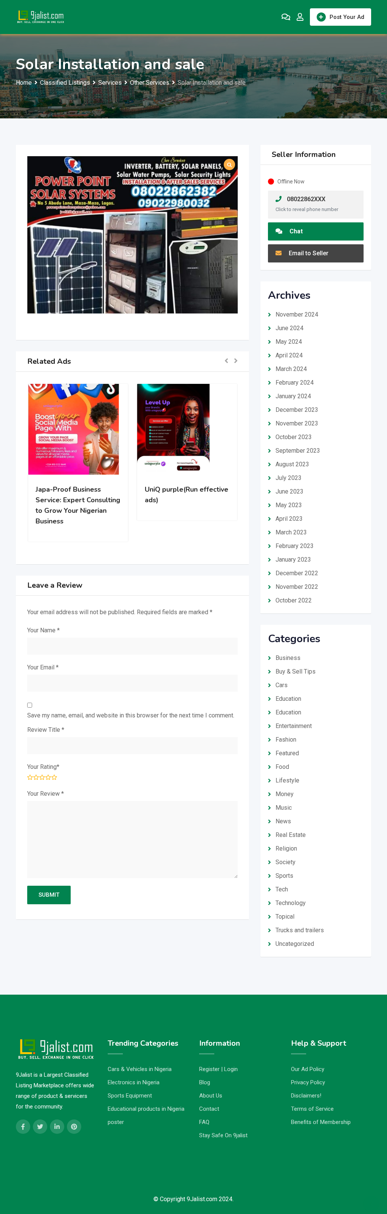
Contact (209, 1108)
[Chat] (286, 17)
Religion (286, 848)
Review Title (45, 729)
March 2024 (291, 369)
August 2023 (292, 464)
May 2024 (289, 341)
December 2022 (297, 573)
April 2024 (289, 355)
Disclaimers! (306, 1095)
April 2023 (289, 518)
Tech (282, 889)
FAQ (204, 1122)
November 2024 (297, 314)
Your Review (45, 793)
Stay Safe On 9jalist (223, 1135)
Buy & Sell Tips (296, 671)
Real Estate (291, 834)
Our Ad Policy (307, 1069)
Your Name (43, 630)
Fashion (286, 739)
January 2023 (293, 559)
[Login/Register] (300, 17)
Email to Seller (307, 253)
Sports (284, 875)
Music (284, 807)
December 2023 (297, 409)
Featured (287, 753)
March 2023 (291, 532)
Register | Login (218, 1069)
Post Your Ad (347, 17)
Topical (285, 916)
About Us (210, 1095)
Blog (204, 1082)
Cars (282, 685)
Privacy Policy (308, 1082)
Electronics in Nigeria (133, 1082)
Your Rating (43, 766)
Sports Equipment (130, 1095)
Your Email (43, 667)
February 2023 (295, 546)
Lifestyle (287, 780)
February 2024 (295, 382)
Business (288, 657)
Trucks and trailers (300, 930)
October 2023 (294, 437)
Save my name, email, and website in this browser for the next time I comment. (130, 715)
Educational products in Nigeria (146, 1108)
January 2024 (293, 396)
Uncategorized (295, 943)
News (283, 821)
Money (285, 794)
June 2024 (289, 328)
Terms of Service (312, 1108)
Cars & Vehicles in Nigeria (140, 1069)
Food (282, 766)
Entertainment (294, 726)
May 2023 (289, 505)
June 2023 (289, 491)
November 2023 (297, 423)
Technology (291, 903)
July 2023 (289, 477)
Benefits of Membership (321, 1122)
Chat (295, 231)
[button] (226, 361)
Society (286, 862)
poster (116, 1122)
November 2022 (297, 586)
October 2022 (294, 600)
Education (288, 698)
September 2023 (298, 450)
